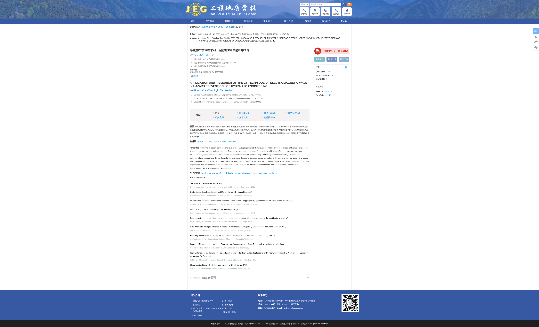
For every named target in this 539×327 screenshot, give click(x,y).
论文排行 (267, 21)
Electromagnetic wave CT (212, 173)
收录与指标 (229, 305)
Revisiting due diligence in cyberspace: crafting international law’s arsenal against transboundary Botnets (232, 235)
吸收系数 (232, 142)
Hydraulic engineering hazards (237, 173)
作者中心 (304, 14)
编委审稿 (326, 14)
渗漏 (224, 142)
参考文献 (294, 113)
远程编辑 (336, 14)
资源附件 (269, 117)
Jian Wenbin (226, 90)
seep (255, 173)
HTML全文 (244, 113)
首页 (193, 21)
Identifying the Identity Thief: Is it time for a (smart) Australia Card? (217, 265)
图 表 (269, 113)
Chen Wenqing (209, 90)
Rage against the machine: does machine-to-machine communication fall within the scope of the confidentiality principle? (239, 218)
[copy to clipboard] (273, 41)
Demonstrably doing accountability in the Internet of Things (214, 209)
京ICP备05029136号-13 (254, 324)
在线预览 (328, 51)
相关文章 (219, 117)
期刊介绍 (288, 21)
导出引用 (332, 59)
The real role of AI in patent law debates (206, 183)
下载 (342, 51)
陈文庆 (200, 55)
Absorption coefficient (268, 173)
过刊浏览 (248, 21)
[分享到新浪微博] (536, 42)
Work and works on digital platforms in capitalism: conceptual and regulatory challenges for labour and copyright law (237, 227)
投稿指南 (196, 305)
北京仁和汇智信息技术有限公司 (284, 324)
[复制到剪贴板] (288, 34)
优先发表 (210, 21)
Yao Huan (195, 90)
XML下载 (344, 59)
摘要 (217, 113)
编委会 (308, 21)
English (344, 21)
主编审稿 (347, 14)
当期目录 (229, 21)
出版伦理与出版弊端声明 (203, 301)
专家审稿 (315, 14)
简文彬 (209, 55)
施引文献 (243, 117)
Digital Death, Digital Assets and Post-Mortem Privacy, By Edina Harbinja (220, 192)
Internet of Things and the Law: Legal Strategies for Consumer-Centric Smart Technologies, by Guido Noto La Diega (237, 244)
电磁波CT (202, 142)
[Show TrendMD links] (308, 277)
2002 (220, 27)
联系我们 (326, 21)
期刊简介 (228, 301)
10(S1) (229, 27)
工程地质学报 (208, 27)
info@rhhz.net (315, 324)
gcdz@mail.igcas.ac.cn (293, 308)
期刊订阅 (228, 308)
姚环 (192, 55)
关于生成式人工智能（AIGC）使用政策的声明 (207, 309)
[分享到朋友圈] (536, 47)
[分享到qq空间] (536, 36)
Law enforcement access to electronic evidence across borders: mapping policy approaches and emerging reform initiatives (240, 201)
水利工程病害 (214, 142)
